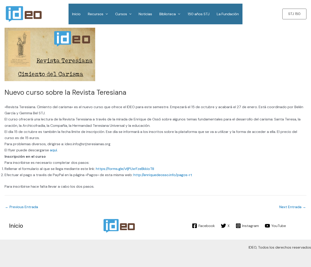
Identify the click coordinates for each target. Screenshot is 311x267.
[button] (294, 14)
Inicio (76, 14)
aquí (53, 150)
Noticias (145, 14)
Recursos (95, 14)
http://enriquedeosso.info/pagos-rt (162, 174)
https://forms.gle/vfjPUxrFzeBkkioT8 (125, 168)
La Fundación (228, 14)
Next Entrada (292, 207)
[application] (105, 14)
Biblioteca (167, 14)
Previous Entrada (21, 207)
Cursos (121, 14)
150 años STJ (198, 14)
